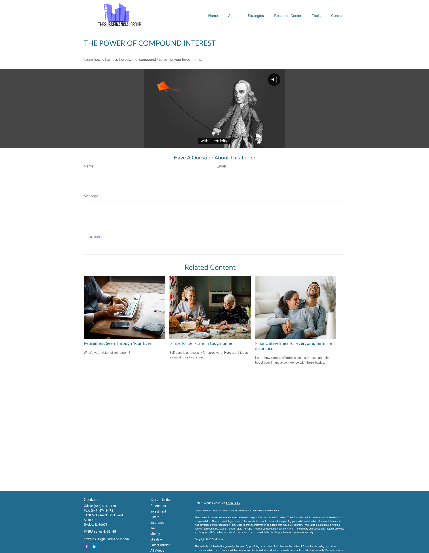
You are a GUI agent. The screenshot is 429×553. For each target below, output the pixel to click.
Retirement (158, 505)
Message (91, 195)
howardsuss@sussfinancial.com (106, 539)
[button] (213, 15)
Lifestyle (156, 539)
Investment (158, 511)
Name (88, 166)
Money (155, 533)
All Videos (157, 550)
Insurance (157, 522)
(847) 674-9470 (105, 505)
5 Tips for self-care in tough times (201, 343)
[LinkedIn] (95, 546)
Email (221, 166)
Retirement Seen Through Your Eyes (117, 343)
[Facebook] (87, 546)
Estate (154, 517)
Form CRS (233, 503)
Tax (153, 528)
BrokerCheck (272, 510)
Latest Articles (160, 544)
